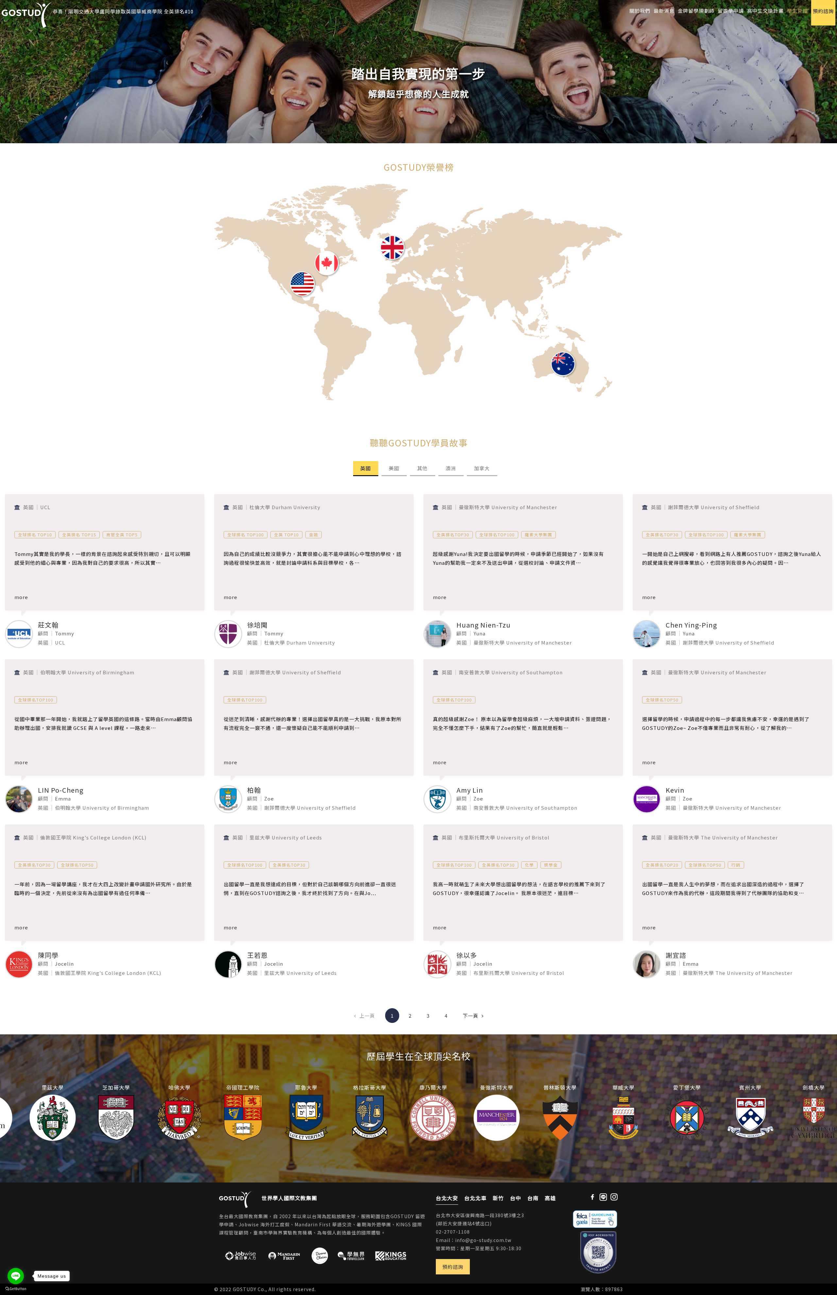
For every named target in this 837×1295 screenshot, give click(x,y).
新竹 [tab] (498, 1198)
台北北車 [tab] (475, 1198)
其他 (422, 468)
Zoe (269, 798)
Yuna (479, 633)
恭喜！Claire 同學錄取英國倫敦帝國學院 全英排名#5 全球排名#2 (128, 15)
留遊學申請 (731, 10)
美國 (394, 468)
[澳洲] (563, 367)
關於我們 (639, 10)
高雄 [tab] (550, 1198)
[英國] (392, 249)
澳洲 (451, 468)
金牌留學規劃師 (696, 10)
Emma (63, 798)
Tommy (64, 633)
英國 (365, 468)
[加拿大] (327, 260)
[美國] (302, 286)
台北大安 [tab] (447, 1198)
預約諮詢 (452, 1266)
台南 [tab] (532, 1198)
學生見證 (797, 10)
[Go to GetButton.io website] (15, 1288)
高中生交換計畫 (765, 10)
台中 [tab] (515, 1198)
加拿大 (482, 468)
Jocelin (64, 963)
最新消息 (664, 10)
